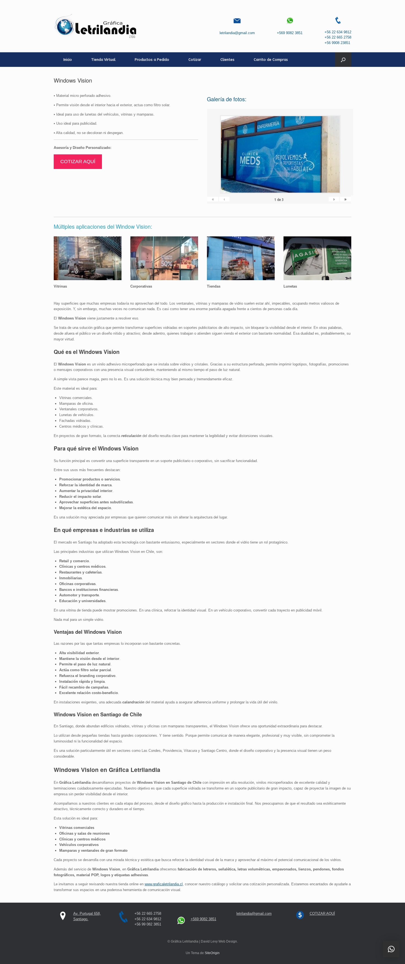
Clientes (227, 60)
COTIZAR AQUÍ (77, 161)
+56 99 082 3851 (147, 924)
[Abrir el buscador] (343, 59)
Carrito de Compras (271, 60)
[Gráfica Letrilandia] (96, 26)
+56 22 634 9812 (338, 32)
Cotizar (194, 60)
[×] (391, 949)
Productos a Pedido (152, 60)
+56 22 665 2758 (338, 37)
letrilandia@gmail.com (237, 33)
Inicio (67, 60)
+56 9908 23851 (337, 43)
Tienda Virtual (103, 60)
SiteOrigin (212, 953)
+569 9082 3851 (290, 33)
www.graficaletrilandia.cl (164, 884)
